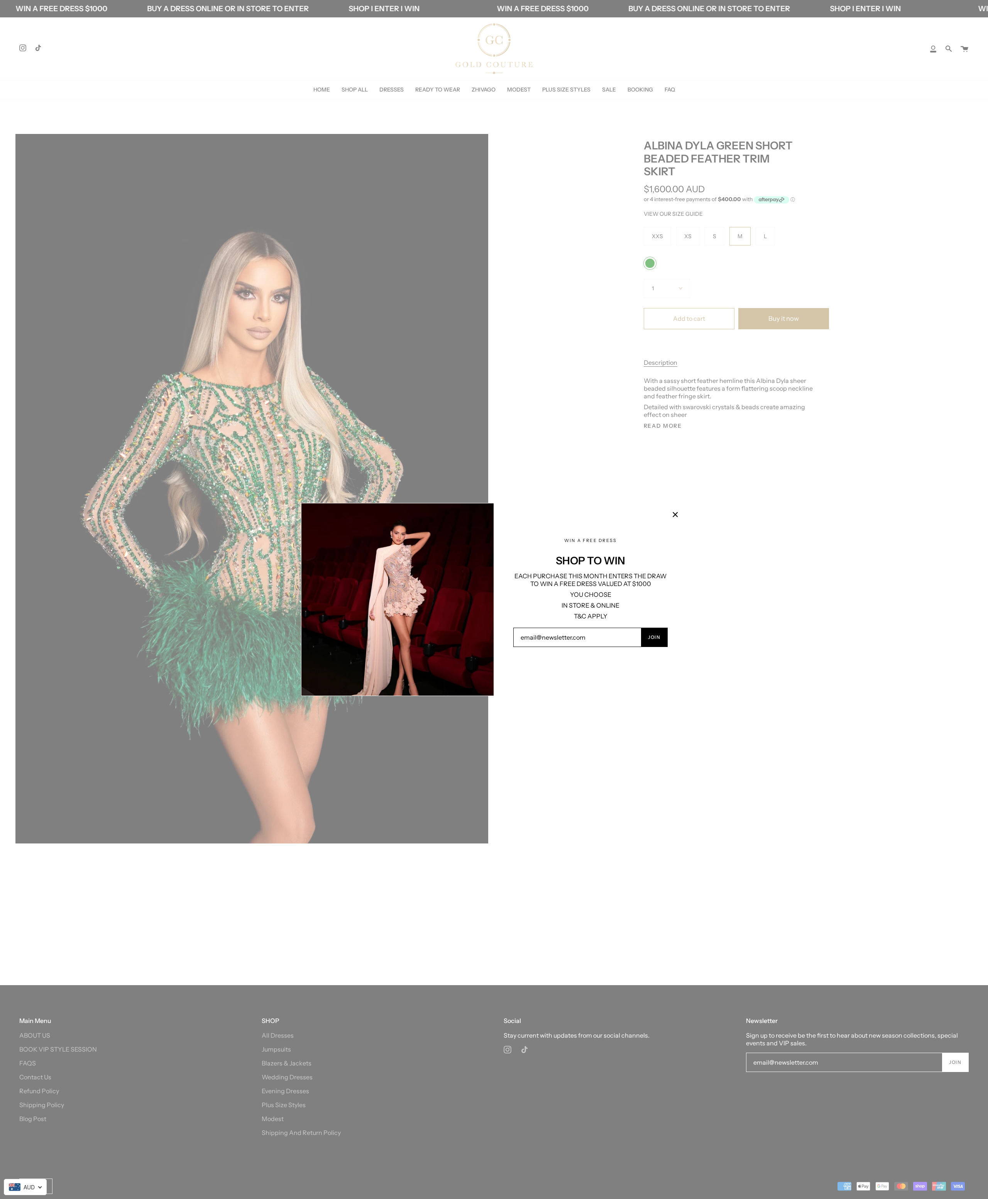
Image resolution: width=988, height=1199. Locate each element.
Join (654, 637)
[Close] (675, 514)
